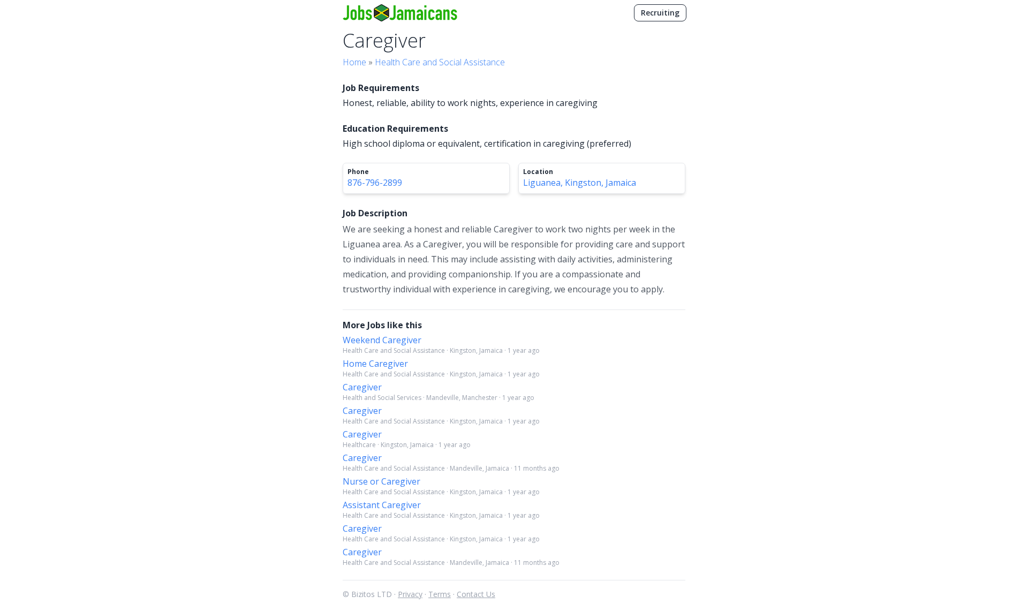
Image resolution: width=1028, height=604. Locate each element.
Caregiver (362, 387)
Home (354, 62)
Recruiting (660, 12)
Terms (439, 594)
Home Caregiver (375, 363)
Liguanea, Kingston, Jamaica (579, 182)
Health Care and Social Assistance (440, 62)
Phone (358, 172)
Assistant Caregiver (382, 505)
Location (538, 172)
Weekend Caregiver (382, 340)
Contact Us (476, 594)
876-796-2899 (374, 182)
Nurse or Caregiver (381, 481)
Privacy (410, 594)
